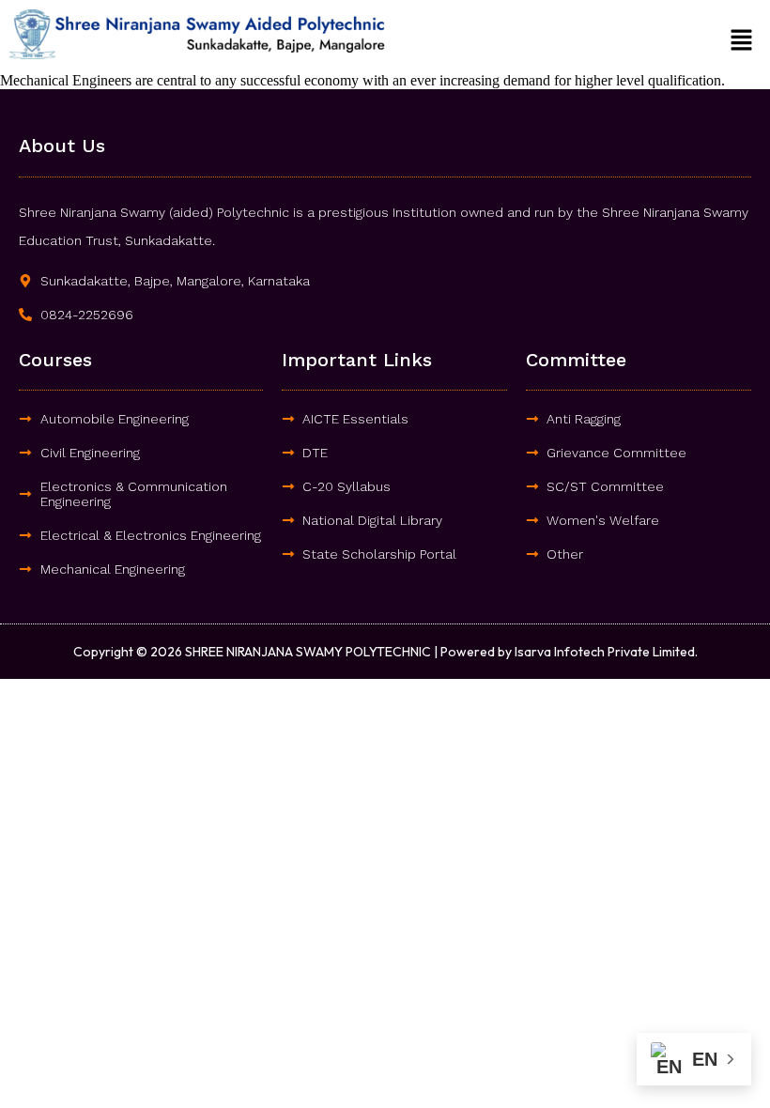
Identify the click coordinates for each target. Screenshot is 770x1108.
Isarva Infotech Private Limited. (606, 651)
